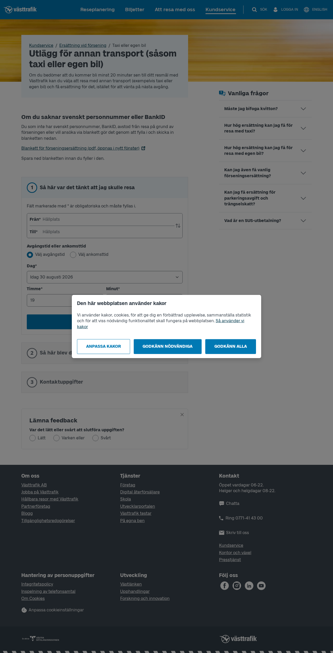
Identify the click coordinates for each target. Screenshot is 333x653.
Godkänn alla (230, 346)
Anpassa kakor (103, 346)
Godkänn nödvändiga (168, 346)
